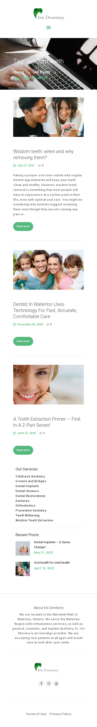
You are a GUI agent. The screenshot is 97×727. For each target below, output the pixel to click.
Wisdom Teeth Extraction (34, 520)
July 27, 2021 (26, 165)
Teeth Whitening (28, 515)
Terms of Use (36, 714)
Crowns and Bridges (31, 481)
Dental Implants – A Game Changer (52, 544)
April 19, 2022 (44, 568)
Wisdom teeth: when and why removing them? (43, 154)
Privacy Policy (60, 714)
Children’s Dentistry (30, 476)
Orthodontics (25, 505)
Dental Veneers (27, 491)
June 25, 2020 (26, 433)
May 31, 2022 (43, 552)
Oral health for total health (52, 562)
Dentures (22, 501)
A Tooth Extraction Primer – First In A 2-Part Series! (47, 422)
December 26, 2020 (30, 324)
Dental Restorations (30, 496)
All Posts (42, 72)
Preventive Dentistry (31, 510)
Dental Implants (27, 486)
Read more (23, 226)
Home (18, 72)
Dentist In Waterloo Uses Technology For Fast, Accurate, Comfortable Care (45, 310)
